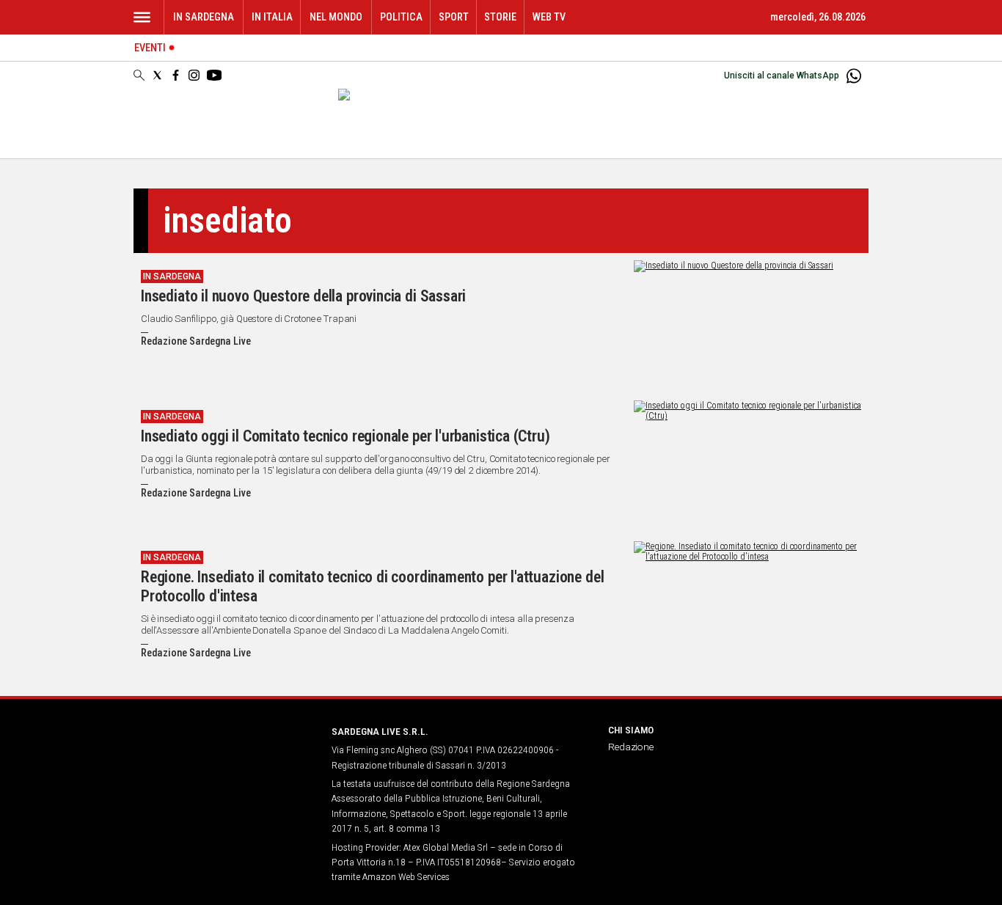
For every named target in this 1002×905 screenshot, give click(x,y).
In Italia (272, 17)
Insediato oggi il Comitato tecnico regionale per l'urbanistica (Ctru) (345, 436)
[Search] (139, 76)
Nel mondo (336, 17)
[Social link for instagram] (194, 75)
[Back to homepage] (224, 759)
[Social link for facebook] (175, 75)
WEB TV (549, 17)
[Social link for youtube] (214, 75)
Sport (454, 17)
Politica (401, 17)
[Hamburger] (142, 17)
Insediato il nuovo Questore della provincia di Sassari (303, 296)
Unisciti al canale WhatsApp (781, 75)
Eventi (150, 48)
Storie (500, 17)
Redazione (631, 746)
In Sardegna (203, 17)
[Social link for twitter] (157, 75)
